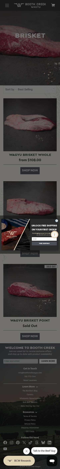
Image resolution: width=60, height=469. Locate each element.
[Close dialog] (56, 220)
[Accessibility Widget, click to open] (54, 234)
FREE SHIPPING (44, 243)
